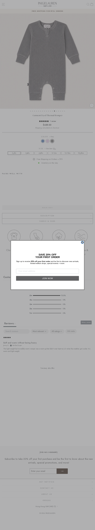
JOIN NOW (47, 278)
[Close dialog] (82, 242)
